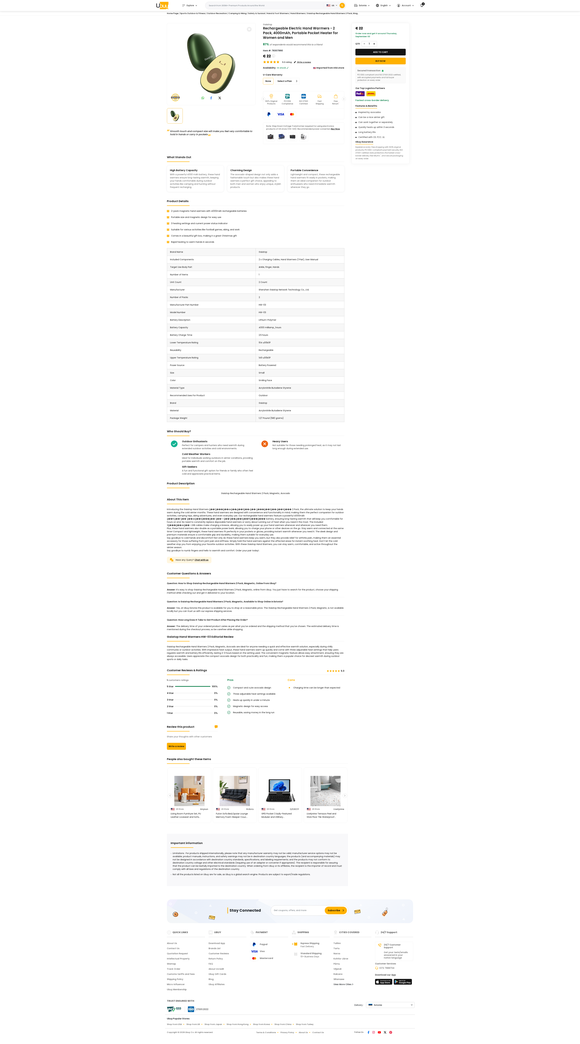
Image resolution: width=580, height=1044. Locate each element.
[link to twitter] (219, 98)
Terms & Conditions (266, 1032)
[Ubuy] (162, 5)
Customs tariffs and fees (181, 974)
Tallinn (337, 943)
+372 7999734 (386, 968)
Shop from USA (174, 1024)
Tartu (337, 948)
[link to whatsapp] (202, 98)
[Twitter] (385, 1032)
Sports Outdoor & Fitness (192, 13)
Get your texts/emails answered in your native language (396, 955)
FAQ (211, 963)
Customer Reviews (219, 953)
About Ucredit (216, 968)
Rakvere (338, 974)
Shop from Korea (261, 1024)
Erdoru (250, 809)
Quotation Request (177, 953)
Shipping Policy (175, 979)
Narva (337, 953)
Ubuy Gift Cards (217, 974)
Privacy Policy (287, 1032)
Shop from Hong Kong (237, 1024)
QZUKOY (294, 809)
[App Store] (384, 982)
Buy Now (335, 128)
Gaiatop (267, 24)
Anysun (204, 809)
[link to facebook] (211, 98)
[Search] (342, 5)
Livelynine (339, 809)
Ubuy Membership (177, 989)
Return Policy (216, 958)
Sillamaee (339, 979)
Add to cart (380, 52)
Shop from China (282, 1024)
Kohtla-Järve (341, 958)
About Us (172, 943)
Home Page (172, 13)
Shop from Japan (213, 1024)
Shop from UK (193, 1024)
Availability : (270, 67)
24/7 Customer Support (392, 946)
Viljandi (337, 968)
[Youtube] (380, 1032)
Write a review (176, 746)
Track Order (173, 968)
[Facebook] (368, 1032)
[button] (362, 5)
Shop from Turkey (305, 1024)
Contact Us (173, 948)
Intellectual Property (178, 958)
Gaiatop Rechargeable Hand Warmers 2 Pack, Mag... (333, 13)
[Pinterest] (390, 1032)
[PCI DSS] (174, 1009)
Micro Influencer (176, 984)
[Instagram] (374, 1032)
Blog (211, 979)
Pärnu (337, 963)
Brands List (215, 948)
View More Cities (343, 984)
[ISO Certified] (197, 1009)
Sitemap (171, 963)
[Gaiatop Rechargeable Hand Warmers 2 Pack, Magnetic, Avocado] (211, 63)
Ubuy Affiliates (217, 984)
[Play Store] (403, 982)
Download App (217, 943)
